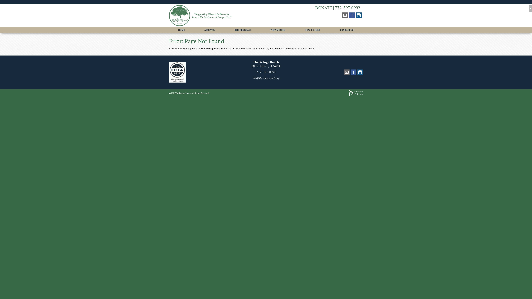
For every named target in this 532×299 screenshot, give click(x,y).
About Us (209, 30)
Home (181, 30)
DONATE (323, 8)
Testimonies (277, 30)
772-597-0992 (347, 8)
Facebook (352, 15)
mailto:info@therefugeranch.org (345, 15)
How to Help (312, 30)
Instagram (359, 15)
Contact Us (347, 30)
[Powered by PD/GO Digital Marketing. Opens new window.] (356, 95)
